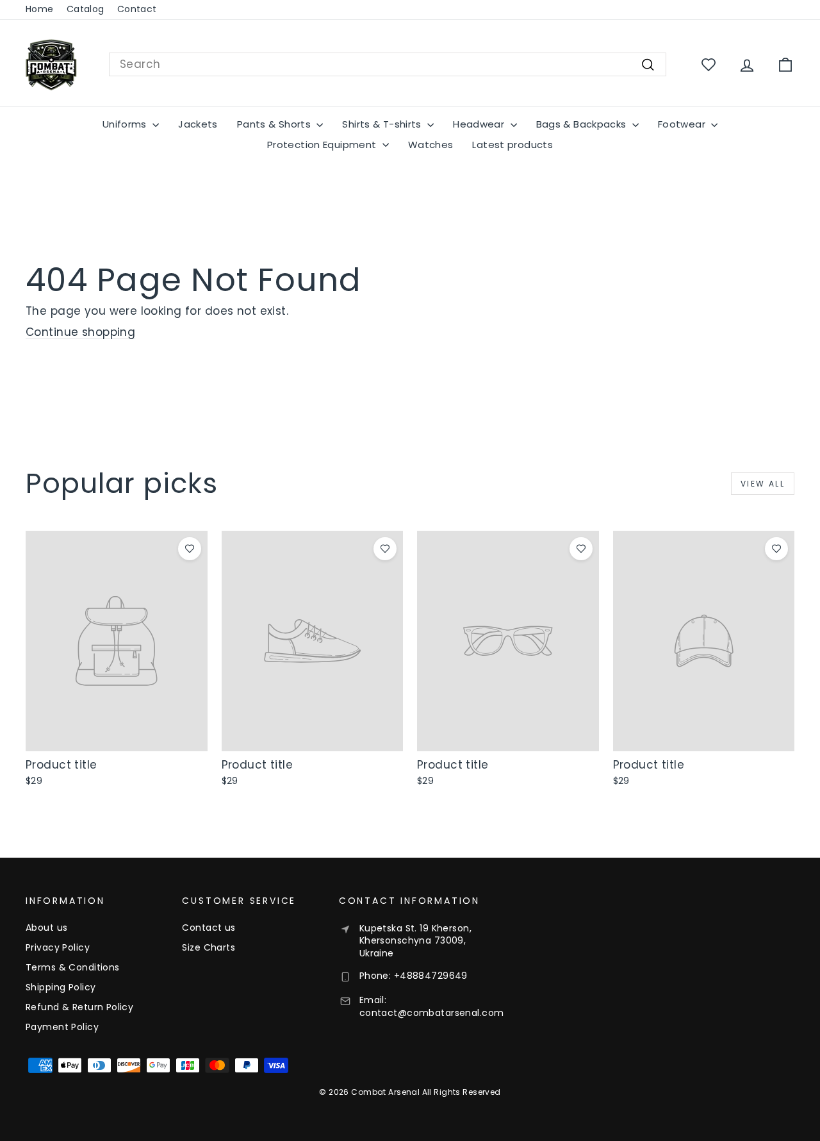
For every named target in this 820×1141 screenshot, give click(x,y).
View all (763, 483)
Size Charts (208, 947)
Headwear (480, 124)
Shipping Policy (60, 987)
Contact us (208, 927)
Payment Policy (62, 1026)
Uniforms (125, 124)
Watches (431, 144)
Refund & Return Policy (79, 1007)
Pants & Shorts (275, 124)
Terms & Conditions (73, 967)
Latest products (512, 144)
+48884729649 (431, 975)
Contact (137, 9)
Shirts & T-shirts (383, 124)
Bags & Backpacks (582, 124)
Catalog (85, 9)
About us (46, 927)
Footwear (683, 124)
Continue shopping (80, 332)
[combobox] (387, 65)
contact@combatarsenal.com (431, 1012)
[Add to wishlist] (189, 548)
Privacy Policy (58, 947)
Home (40, 9)
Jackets (198, 124)
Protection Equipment (323, 144)
